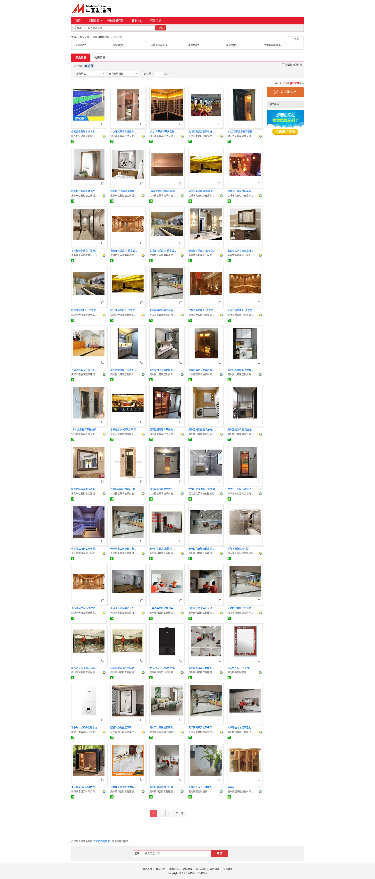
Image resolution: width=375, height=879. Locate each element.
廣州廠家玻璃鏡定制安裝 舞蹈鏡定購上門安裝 (202, 668)
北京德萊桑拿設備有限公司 (124, 136)
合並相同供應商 (293, 64)
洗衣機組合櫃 (271, 45)
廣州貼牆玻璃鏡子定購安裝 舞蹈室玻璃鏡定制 (163, 787)
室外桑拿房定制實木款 (83, 787)
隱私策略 (201, 869)
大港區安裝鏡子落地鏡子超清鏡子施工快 (241, 608)
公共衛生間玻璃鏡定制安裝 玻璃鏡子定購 (241, 727)
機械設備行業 (115, 20)
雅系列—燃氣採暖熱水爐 (84, 727)
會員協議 (214, 869)
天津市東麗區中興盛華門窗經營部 (202, 136)
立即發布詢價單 (101, 841)
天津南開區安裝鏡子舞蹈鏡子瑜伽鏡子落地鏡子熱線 (202, 727)
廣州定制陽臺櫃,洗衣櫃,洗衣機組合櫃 (202, 429)
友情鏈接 (228, 869)
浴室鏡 (78, 45)
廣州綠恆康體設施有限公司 (241, 791)
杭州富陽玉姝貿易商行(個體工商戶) (124, 732)
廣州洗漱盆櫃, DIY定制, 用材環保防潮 (124, 370)
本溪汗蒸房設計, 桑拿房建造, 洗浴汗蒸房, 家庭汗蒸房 (163, 250)
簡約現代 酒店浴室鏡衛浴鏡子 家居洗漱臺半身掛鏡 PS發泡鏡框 (124, 191)
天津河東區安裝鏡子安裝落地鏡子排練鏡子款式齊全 (124, 548)
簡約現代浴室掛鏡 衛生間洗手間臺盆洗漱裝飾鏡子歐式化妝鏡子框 (85, 191)
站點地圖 (187, 869)
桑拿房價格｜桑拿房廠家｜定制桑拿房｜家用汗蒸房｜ (202, 370)
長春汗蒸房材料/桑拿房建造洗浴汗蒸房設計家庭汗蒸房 (85, 608)
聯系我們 (160, 869)
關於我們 (147, 869)
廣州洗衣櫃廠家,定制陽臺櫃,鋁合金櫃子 (241, 370)
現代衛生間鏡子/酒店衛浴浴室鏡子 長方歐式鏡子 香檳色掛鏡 (202, 250)
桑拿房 (191, 45)
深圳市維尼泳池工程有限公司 (241, 493)
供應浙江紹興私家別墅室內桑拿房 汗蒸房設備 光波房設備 (241, 489)
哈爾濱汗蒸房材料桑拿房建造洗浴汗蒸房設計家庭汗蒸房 (241, 191)
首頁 (78, 20)
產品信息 (80, 57)
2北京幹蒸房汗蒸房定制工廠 (163, 131)
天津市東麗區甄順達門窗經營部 (163, 315)
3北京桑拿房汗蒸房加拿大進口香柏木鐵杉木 (85, 429)
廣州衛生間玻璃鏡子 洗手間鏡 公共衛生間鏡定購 (202, 608)
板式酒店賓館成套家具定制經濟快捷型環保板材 (163, 727)
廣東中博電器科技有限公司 (163, 672)
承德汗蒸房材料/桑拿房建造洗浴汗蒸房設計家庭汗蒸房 (202, 191)
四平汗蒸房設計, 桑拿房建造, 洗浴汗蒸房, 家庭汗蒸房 (85, 310)
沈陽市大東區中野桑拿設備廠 (202, 195)
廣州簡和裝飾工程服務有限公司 (163, 553)
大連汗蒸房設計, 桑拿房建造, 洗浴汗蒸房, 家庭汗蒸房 (241, 310)
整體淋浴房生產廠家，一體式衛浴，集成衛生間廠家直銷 (124, 727)
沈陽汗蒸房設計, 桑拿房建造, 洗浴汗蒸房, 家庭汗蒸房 (202, 310)
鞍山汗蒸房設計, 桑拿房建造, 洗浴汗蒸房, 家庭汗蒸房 (124, 310)
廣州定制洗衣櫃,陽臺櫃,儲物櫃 (241, 429)
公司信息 (99, 57)
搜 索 (219, 853)
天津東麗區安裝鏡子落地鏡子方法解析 (163, 310)
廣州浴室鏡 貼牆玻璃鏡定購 (85, 668)
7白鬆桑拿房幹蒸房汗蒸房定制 (124, 489)
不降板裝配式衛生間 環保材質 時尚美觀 (85, 250)
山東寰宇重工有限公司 (83, 791)
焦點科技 (192, 873)
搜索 (160, 28)
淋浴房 (229, 45)
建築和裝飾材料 (101, 37)
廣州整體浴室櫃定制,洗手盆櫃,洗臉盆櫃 (163, 370)
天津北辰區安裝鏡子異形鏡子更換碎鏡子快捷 (124, 608)
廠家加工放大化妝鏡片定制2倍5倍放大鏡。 (202, 787)
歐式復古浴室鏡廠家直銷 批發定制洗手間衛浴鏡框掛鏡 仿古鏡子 (241, 250)
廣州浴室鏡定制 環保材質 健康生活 (163, 548)
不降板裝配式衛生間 (238, 548)
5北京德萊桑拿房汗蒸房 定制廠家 (241, 131)
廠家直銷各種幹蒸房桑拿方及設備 (163, 429)
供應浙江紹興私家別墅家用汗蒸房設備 (85, 548)
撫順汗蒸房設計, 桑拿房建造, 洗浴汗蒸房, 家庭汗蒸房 (124, 250)
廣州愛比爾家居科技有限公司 (124, 374)
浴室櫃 (116, 45)
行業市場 (155, 20)
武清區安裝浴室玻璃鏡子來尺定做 (202, 131)
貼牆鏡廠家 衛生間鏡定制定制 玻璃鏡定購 (124, 668)
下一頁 (179, 813)
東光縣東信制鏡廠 (237, 672)
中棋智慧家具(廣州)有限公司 (163, 732)
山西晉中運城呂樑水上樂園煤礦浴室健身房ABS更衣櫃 (85, 131)
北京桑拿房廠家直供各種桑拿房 (163, 489)
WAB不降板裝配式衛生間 (201, 489)
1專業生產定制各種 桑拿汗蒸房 (163, 191)
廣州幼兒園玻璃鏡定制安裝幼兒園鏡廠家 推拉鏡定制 (202, 548)
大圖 (90, 65)
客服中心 (174, 869)
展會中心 (136, 20)
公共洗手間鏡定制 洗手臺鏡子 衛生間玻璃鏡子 (163, 608)
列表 (79, 65)
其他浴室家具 (158, 45)
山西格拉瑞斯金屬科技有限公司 (85, 136)
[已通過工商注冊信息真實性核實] (72, 141)
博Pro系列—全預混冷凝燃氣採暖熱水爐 (163, 668)
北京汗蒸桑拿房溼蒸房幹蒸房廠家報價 (124, 131)
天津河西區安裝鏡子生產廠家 (85, 370)
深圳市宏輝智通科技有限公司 (124, 434)
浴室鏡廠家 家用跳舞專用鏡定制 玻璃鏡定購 (124, 787)
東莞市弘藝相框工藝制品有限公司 (85, 195)
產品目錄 (84, 37)
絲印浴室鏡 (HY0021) (239, 668)
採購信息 (93, 20)
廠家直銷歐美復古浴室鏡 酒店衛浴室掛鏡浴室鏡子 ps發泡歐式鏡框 (85, 489)
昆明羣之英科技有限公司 (84, 255)
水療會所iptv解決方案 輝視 (124, 429)
